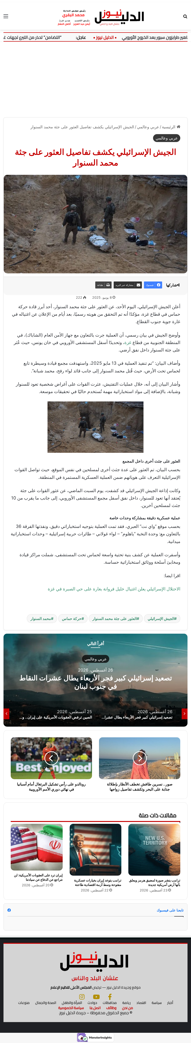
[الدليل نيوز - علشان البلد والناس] (95, 16)
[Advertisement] (95, 81)
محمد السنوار (41, 618)
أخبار (170, 1002)
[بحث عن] (185, 18)
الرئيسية (169, 127)
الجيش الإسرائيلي (161, 618)
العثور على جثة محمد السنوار (114, 618)
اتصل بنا (95, 1007)
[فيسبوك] (110, 997)
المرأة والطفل (72, 1002)
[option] (95, 680)
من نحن (127, 1007)
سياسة (157, 1002)
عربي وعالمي (148, 127)
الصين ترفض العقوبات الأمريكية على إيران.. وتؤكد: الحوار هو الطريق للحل (95, 681)
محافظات (110, 1002)
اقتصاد (141, 1002)
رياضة (126, 1002)
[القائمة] (5, 18)
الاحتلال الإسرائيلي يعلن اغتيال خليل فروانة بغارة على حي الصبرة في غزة (114, 589)
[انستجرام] (81, 997)
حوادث (92, 1002)
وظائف (111, 1007)
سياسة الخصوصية (71, 1007)
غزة (127, 342)
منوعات (24, 1002)
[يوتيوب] (96, 997)
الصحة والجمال (45, 1002)
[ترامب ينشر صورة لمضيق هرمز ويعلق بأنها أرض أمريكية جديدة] (154, 850)
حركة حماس (72, 618)
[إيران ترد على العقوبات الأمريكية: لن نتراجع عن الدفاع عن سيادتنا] (37, 847)
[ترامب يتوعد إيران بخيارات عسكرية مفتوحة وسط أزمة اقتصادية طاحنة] (96, 850)
